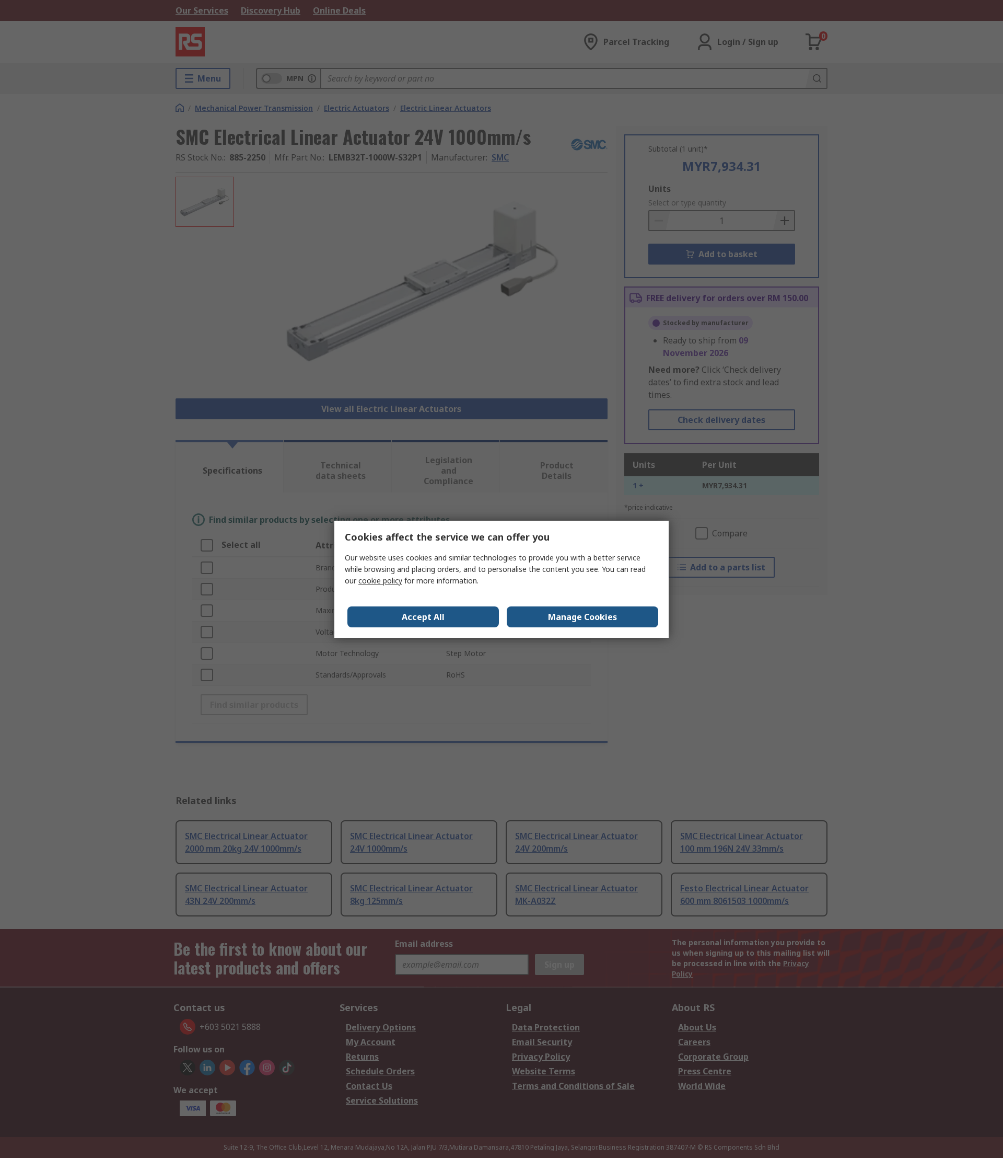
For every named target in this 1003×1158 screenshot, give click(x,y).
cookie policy (380, 581)
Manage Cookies (582, 617)
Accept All (423, 617)
